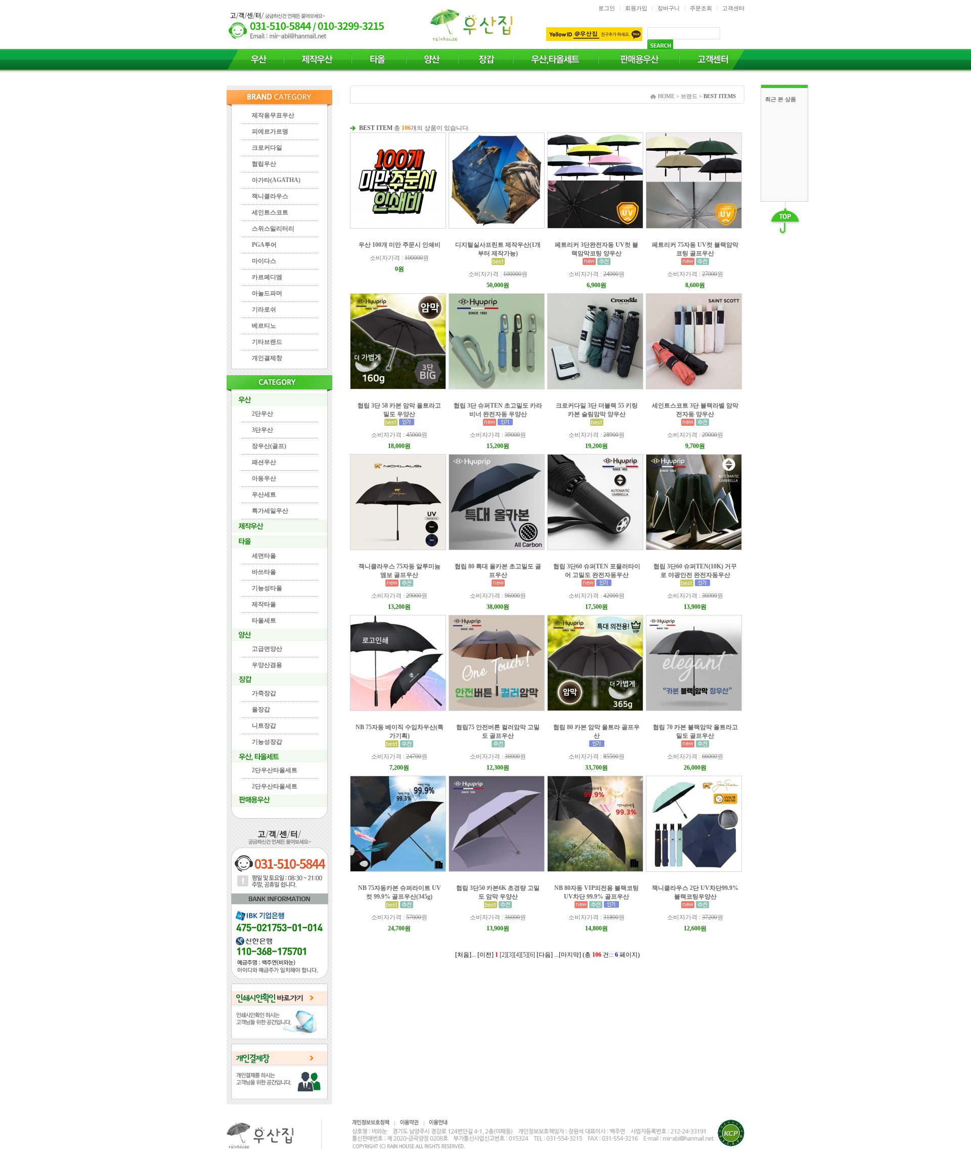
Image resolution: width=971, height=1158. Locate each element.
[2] (503, 954)
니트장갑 (264, 725)
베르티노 (264, 325)
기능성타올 (267, 588)
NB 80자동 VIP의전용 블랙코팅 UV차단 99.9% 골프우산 (596, 892)
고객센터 (733, 8)
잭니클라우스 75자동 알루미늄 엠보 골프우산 (399, 570)
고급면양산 (267, 648)
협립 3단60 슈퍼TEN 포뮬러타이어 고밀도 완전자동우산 (596, 570)
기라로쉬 (264, 309)
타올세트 (264, 620)
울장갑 (261, 709)
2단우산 (262, 413)
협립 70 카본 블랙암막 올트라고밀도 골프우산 (695, 731)
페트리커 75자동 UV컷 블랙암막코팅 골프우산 (695, 249)
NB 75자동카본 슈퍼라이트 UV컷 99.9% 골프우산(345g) (399, 892)
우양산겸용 (267, 665)
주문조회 (701, 8)
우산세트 (264, 494)
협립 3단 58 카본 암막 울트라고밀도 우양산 (399, 410)
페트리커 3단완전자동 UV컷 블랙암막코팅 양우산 (596, 249)
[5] (524, 954)
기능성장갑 (267, 741)
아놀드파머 (267, 293)
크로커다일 (267, 147)
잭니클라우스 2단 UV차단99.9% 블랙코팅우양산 (695, 892)
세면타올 (264, 555)
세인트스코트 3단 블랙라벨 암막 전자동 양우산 (695, 410)
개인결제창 (267, 358)
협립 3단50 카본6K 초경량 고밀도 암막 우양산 (498, 892)
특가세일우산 (270, 510)
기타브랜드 (267, 341)
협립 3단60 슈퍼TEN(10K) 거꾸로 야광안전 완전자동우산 (695, 570)
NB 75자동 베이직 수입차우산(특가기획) (400, 731)
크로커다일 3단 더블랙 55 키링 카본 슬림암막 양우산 (597, 410)
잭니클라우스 (270, 196)
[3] (510, 954)
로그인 (606, 8)
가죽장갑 (264, 693)
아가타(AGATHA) (276, 180)
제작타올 (264, 604)
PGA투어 (264, 244)
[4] (517, 954)
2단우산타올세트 (274, 770)
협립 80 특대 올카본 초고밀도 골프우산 (498, 570)
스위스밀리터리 (273, 228)
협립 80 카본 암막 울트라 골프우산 (596, 731)
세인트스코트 (270, 212)
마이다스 (264, 260)
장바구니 (668, 8)
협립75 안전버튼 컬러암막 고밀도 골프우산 (498, 731)
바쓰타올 (264, 571)
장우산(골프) (269, 446)
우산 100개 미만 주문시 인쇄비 (399, 244)
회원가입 (636, 8)
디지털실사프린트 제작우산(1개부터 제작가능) (498, 249)
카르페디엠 (267, 277)
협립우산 (264, 163)
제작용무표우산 (273, 115)
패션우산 (264, 462)
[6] (531, 954)
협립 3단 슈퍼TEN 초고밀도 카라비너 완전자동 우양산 (498, 410)
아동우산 (264, 478)
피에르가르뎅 (270, 131)
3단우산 (262, 429)
